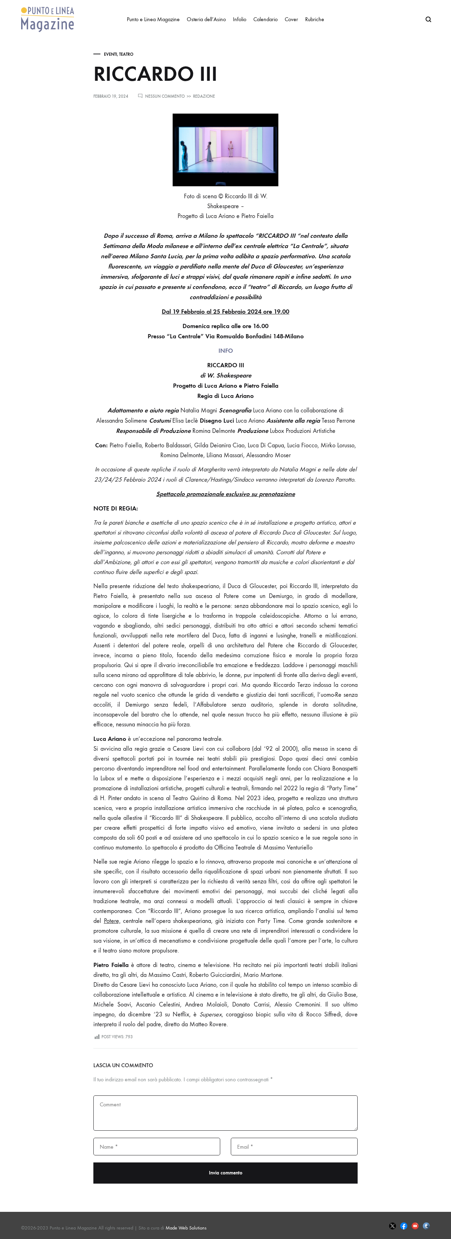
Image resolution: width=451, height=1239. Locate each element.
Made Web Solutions (186, 1228)
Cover (291, 19)
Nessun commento (165, 96)
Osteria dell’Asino (206, 19)
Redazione (204, 96)
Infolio (239, 19)
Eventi (110, 54)
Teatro (126, 54)
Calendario (265, 19)
